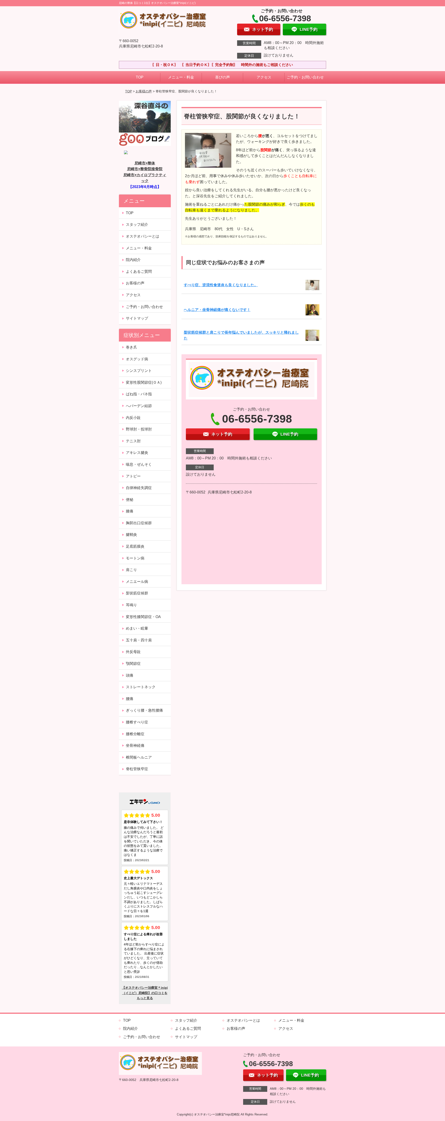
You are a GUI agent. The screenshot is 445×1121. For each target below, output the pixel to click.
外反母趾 (133, 652)
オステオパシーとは (142, 236)
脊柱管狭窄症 (137, 769)
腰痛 (129, 699)
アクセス (264, 77)
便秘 (129, 500)
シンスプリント (139, 371)
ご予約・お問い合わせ (305, 77)
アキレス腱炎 (137, 453)
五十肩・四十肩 (139, 640)
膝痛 (129, 511)
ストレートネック (141, 687)
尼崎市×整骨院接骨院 (144, 169)
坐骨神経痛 (135, 745)
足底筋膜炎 (135, 546)
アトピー (133, 476)
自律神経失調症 (139, 488)
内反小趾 (133, 418)
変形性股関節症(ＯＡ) (144, 382)
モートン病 (135, 558)
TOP (139, 77)
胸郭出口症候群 (139, 523)
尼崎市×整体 (144, 163)
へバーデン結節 (139, 406)
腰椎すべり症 (137, 722)
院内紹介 (133, 260)
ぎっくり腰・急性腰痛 (144, 710)
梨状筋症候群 (137, 593)
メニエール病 (137, 582)
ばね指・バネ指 (139, 394)
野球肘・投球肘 (139, 429)
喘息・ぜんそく (139, 464)
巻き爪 (131, 347)
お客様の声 (144, 91)
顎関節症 (133, 664)
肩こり (131, 570)
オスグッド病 (137, 359)
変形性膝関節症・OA (143, 617)
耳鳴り (131, 605)
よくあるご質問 (139, 271)
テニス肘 (133, 441)
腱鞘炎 (131, 535)
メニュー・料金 (181, 77)
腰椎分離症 (135, 734)
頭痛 (129, 675)
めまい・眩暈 (137, 628)
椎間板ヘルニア (139, 757)
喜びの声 (222, 77)
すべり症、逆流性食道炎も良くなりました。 (221, 285)
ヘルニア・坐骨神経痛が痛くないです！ (217, 310)
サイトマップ (137, 318)
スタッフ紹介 (137, 224)
